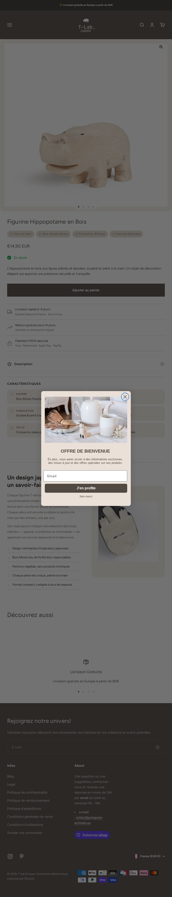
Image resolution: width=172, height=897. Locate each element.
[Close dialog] (125, 397)
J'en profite (86, 488)
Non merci (86, 496)
